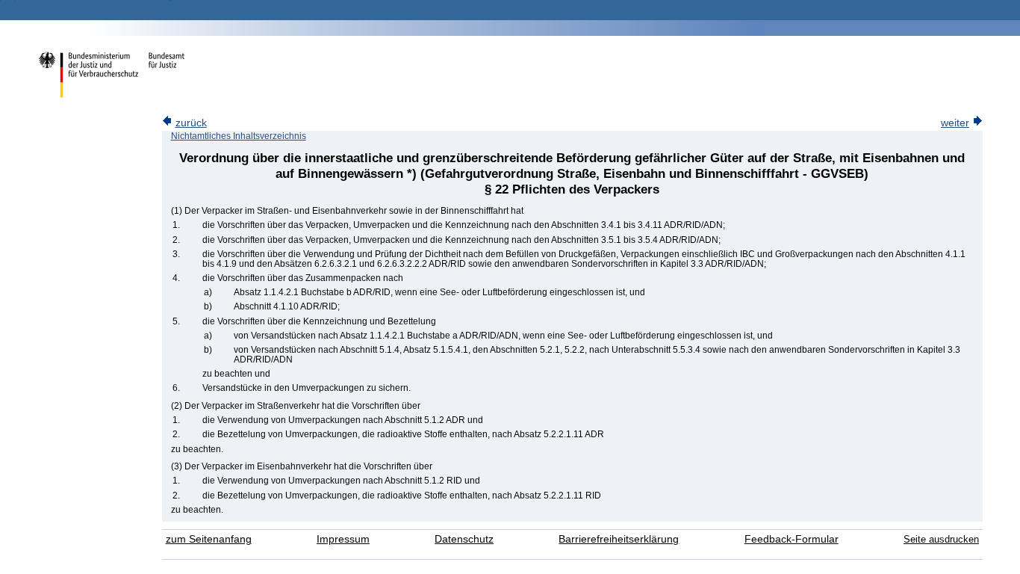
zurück (191, 123)
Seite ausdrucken (941, 539)
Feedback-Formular (791, 539)
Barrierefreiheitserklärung (619, 539)
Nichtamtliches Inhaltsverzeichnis (238, 136)
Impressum (343, 539)
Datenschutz (464, 539)
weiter (955, 123)
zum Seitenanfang (209, 539)
